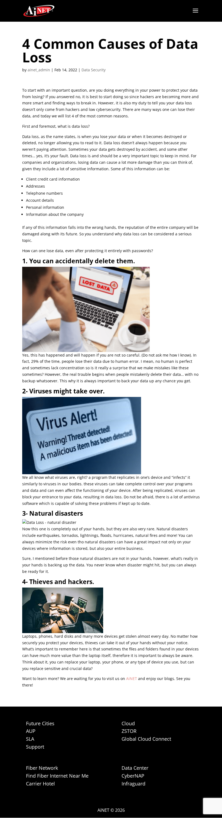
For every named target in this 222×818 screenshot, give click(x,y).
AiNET (131, 678)
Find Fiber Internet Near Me (57, 775)
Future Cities (40, 723)
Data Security (93, 69)
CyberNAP (133, 775)
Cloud (128, 723)
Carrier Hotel (40, 783)
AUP (30, 731)
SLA (30, 739)
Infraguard (133, 783)
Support (35, 746)
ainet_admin (39, 69)
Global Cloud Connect (146, 739)
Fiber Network (42, 768)
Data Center (135, 768)
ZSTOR (129, 731)
